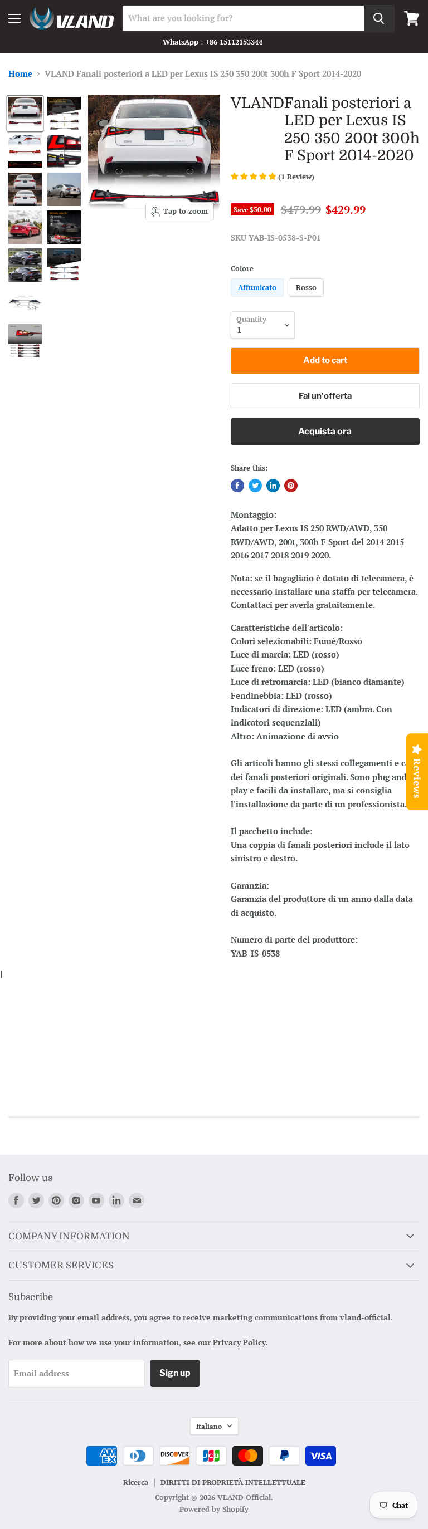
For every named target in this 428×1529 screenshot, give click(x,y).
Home (20, 74)
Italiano (209, 1426)
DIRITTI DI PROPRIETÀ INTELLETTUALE (232, 1482)
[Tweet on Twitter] (255, 485)
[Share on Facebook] (237, 485)
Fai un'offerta (325, 396)
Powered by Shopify (214, 1509)
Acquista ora (325, 431)
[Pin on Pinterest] (291, 485)
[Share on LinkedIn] (273, 485)
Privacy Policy (239, 1342)
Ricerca (135, 1482)
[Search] (379, 18)
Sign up (175, 1373)
